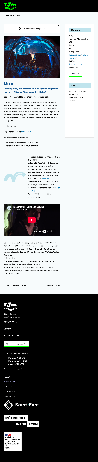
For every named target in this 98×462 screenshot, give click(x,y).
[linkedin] (18, 335)
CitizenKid (26, 132)
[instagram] (9, 335)
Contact (7, 329)
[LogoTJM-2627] (10, 3)
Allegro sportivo (52, 285)
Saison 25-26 (74, 55)
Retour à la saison (13, 16)
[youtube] (13, 335)
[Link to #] (92, 5)
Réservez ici (47, 178)
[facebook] (5, 335)
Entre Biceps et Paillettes (15, 285)
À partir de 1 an (75, 64)
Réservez (75, 73)
